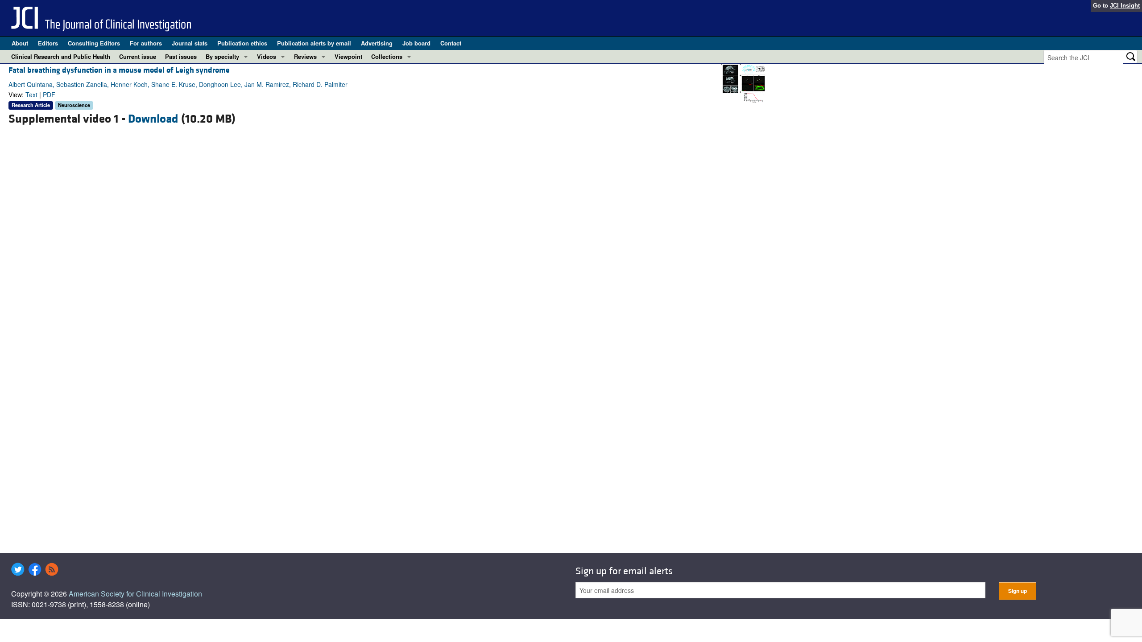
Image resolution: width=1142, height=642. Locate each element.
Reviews (305, 56)
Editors (48, 43)
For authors (146, 43)
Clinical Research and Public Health (60, 56)
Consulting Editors (94, 43)
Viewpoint (348, 56)
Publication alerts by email (314, 43)
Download (153, 119)
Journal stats (189, 43)
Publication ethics (242, 43)
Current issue (137, 56)
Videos (266, 56)
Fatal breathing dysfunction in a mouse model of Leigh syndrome (119, 70)
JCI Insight (1125, 5)
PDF (49, 94)
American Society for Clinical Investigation (135, 593)
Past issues (181, 56)
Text (31, 94)
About (20, 43)
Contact (450, 43)
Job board (416, 43)
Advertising (377, 43)
